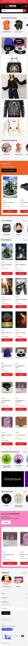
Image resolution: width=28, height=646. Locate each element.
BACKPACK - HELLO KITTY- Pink (6, 435)
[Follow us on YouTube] (13, 626)
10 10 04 (16, 403)
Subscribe (6, 613)
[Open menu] (2, 6)
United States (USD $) (6, 619)
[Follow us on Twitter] (5, 626)
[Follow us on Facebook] (2, 626)
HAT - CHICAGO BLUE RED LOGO (6, 366)
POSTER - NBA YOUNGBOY (20, 299)
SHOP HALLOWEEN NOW (9, 170)
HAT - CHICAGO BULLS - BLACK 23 (6, 401)
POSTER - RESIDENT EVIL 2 (20, 265)
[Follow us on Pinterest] (11, 626)
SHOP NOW (6, 522)
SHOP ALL (24, 220)
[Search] (25, 10)
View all (25, 18)
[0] (25, 6)
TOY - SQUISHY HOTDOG (20, 435)
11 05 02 (2, 369)
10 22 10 (4, 204)
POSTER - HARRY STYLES (6, 332)
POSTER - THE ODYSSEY (20, 332)
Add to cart (10, 211)
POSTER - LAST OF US (5, 299)
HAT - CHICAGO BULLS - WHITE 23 (20, 366)
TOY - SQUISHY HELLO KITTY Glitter (20, 401)
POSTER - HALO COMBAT (8, 202)
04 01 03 (2, 438)
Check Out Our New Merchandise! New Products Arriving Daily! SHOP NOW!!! (14, 1)
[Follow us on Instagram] (8, 626)
